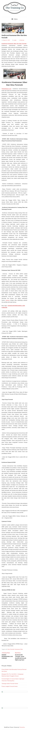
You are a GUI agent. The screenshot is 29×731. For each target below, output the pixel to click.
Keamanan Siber (19, 649)
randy (15, 40)
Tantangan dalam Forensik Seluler (10, 683)
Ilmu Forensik (11, 649)
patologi (8, 300)
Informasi (22, 40)
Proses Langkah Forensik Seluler (10, 686)
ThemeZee (22, 727)
